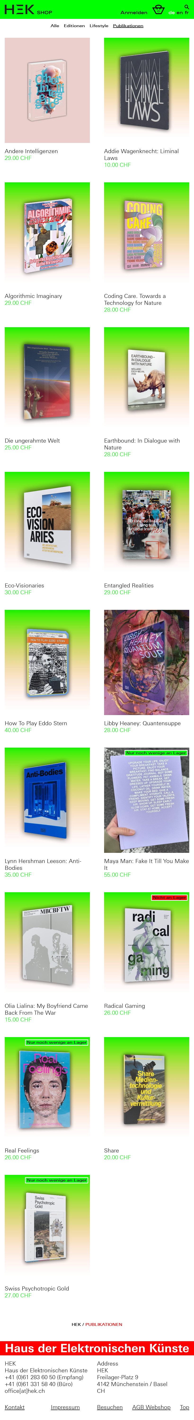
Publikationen (128, 26)
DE (171, 12)
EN (179, 12)
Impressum (65, 1407)
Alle (55, 26)
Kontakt (15, 1407)
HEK (77, 1324)
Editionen (74, 26)
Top (184, 1407)
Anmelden (133, 12)
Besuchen (110, 1407)
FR (187, 12)
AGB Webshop (151, 1407)
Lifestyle (99, 26)
